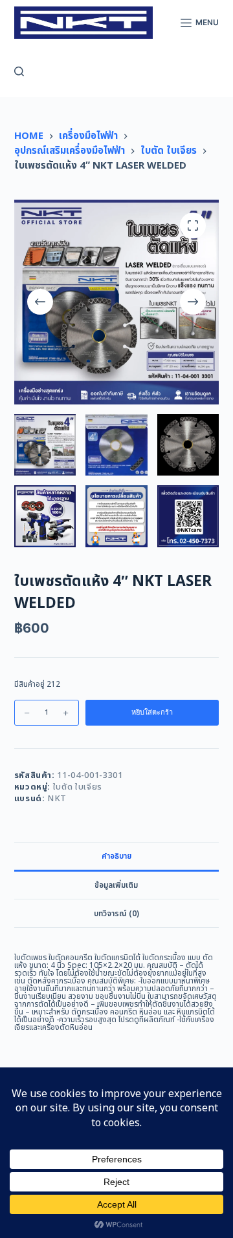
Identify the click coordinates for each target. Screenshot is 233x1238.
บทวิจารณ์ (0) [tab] (116, 913)
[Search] (19, 71)
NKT (57, 798)
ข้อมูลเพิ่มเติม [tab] (116, 885)
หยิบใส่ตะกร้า (152, 712)
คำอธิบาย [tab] (116, 856)
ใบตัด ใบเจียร (77, 787)
